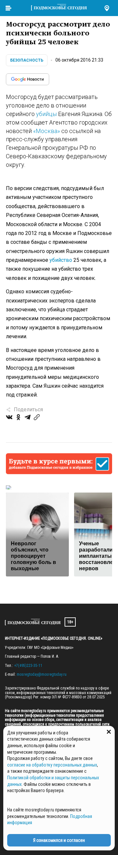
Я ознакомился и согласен (59, 840)
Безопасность (26, 60)
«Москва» (46, 130)
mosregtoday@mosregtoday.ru (42, 674)
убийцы (46, 113)
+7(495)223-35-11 (28, 665)
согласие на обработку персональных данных (52, 765)
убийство (60, 260)
